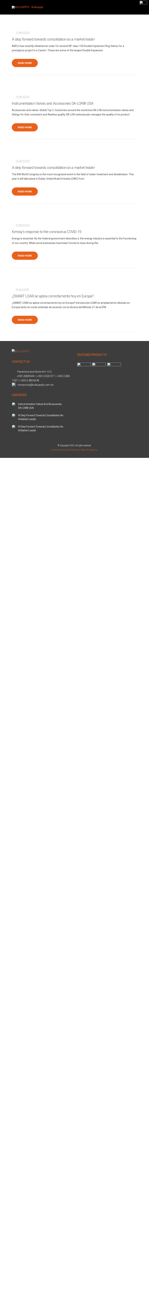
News (83, 450)
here (16, 653)
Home (54, 450)
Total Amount (11, 528)
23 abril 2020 (23, 32)
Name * (7, 532)
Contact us (93, 450)
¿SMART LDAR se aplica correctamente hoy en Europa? (53, 296)
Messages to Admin (14, 584)
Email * (7, 550)
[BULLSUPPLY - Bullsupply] (27, 7)
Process (86, 622)
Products (74, 450)
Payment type (11, 602)
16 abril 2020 (22, 289)
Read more (25, 63)
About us (63, 450)
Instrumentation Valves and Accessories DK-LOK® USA (52, 103)
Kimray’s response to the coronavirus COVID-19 (46, 232)
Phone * (7, 567)
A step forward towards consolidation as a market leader (53, 39)
